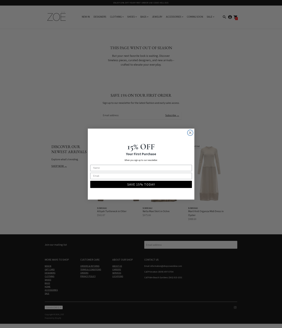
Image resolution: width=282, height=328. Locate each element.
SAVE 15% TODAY (141, 184)
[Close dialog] (190, 133)
